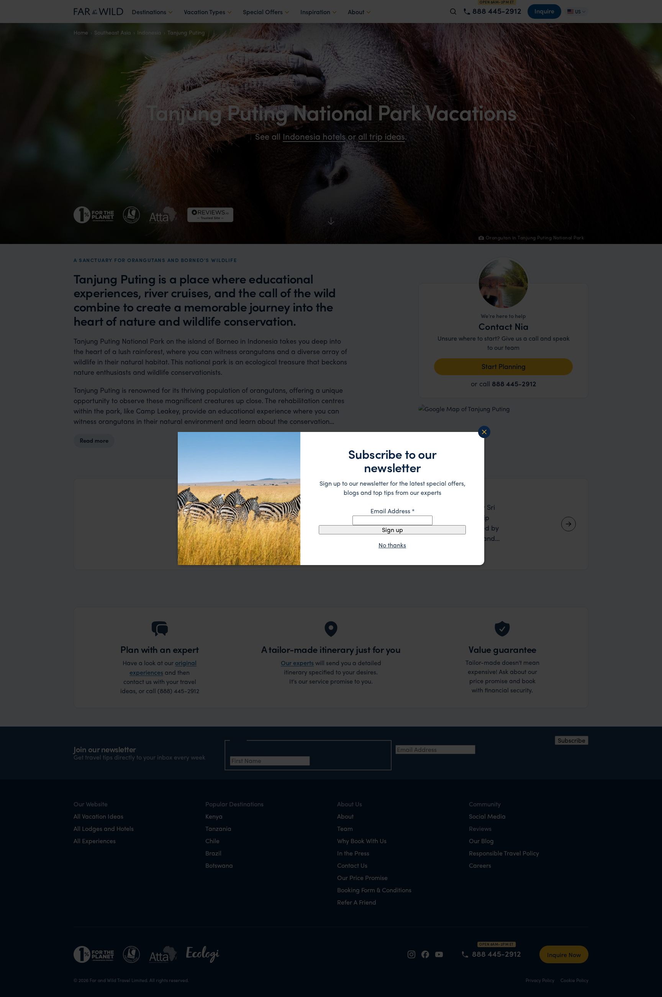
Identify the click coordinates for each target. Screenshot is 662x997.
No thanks (392, 545)
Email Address (392, 510)
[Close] (484, 432)
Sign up (392, 529)
